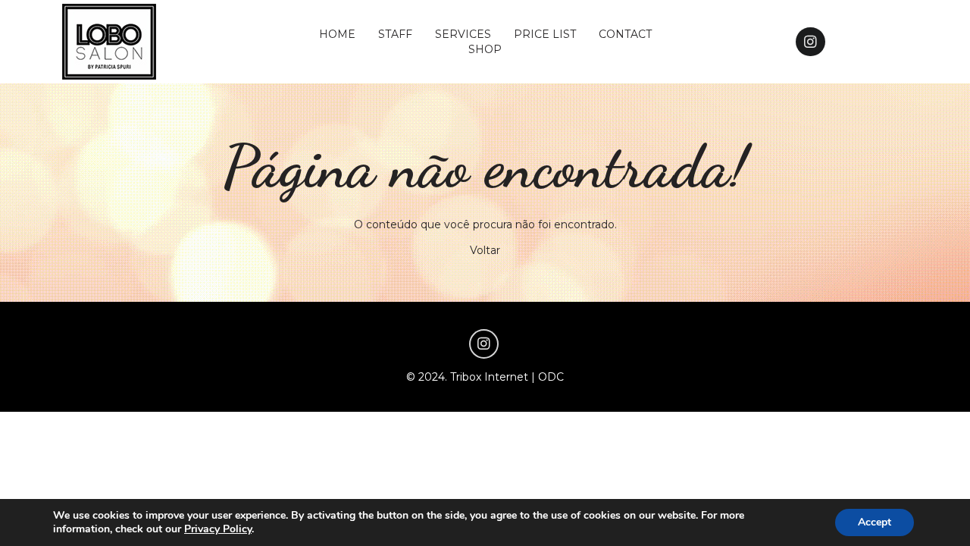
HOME (337, 34)
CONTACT (625, 34)
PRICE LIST (545, 34)
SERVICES (463, 34)
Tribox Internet (489, 377)
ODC (551, 377)
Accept (874, 522)
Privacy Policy (218, 529)
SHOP (485, 49)
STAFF (395, 34)
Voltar (485, 250)
